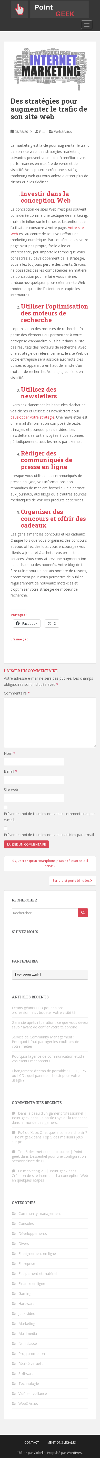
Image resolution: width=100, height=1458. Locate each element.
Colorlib (40, 1453)
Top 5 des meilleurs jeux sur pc (47, 1139)
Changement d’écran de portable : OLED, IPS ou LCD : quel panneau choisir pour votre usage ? (49, 1075)
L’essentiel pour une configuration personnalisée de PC (49, 1158)
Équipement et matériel (37, 1273)
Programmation (31, 1353)
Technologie (28, 1383)
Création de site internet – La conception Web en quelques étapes (50, 1178)
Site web (11, 789)
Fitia (42, 131)
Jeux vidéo (26, 1313)
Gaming (24, 1293)
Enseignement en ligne (37, 1253)
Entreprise (26, 1263)
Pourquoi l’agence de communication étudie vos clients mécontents (48, 1058)
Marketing (26, 1323)
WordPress (75, 1453)
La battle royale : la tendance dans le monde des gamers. (49, 1120)
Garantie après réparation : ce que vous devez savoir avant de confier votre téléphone (50, 1024)
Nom (9, 753)
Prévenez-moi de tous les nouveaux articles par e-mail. (49, 834)
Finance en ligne (31, 1283)
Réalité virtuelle (31, 1363)
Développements (32, 1233)
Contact (31, 1442)
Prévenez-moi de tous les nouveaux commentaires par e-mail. (49, 816)
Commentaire (17, 693)
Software (26, 1373)
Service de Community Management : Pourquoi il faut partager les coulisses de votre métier (45, 1042)
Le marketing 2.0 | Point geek (42, 1170)
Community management (39, 1213)
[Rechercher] (83, 912)
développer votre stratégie (32, 417)
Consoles (26, 1223)
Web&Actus (63, 131)
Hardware (26, 1303)
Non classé (27, 1343)
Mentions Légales (61, 1442)
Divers (23, 1243)
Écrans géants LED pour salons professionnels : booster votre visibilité (44, 1010)
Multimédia (27, 1333)
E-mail (10, 771)
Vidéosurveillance (32, 1393)
